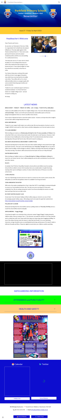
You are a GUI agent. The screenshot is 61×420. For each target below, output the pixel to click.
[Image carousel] (43, 46)
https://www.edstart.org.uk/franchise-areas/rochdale (19, 201)
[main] (30, 30)
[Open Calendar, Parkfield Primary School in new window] (27, 369)
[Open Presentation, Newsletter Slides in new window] (49, 265)
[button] (2, 2)
